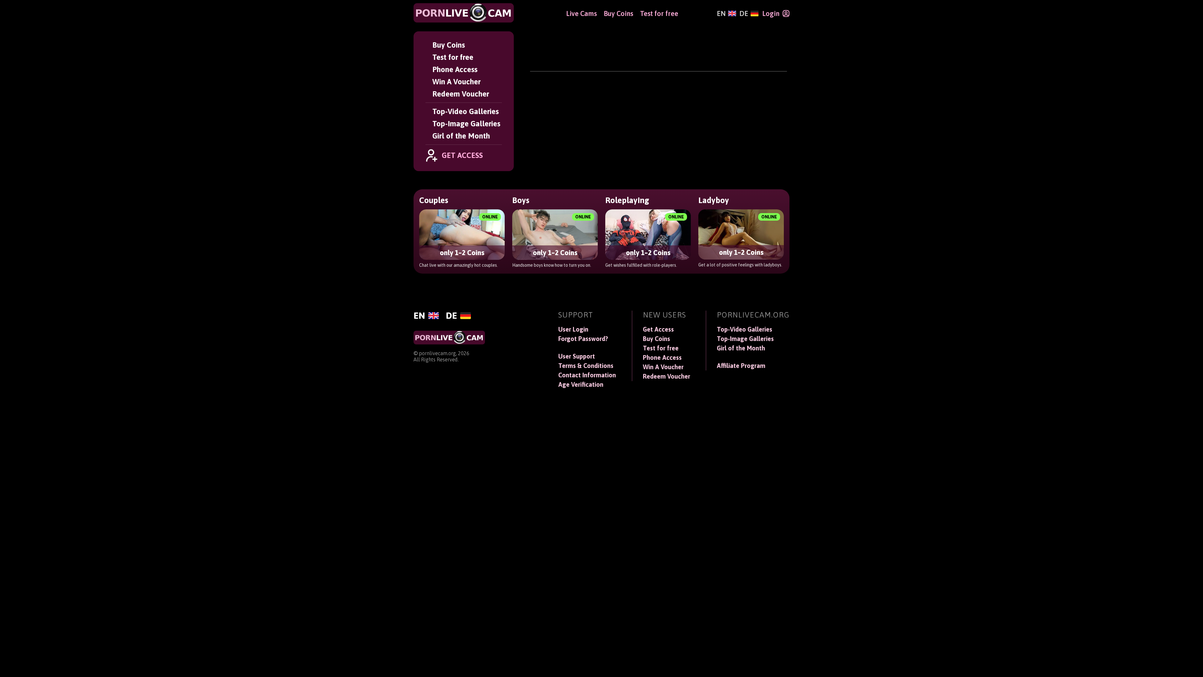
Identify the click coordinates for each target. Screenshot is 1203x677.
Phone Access (454, 69)
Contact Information (587, 375)
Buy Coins (448, 45)
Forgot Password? (583, 338)
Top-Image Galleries (466, 123)
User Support (576, 356)
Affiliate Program (741, 365)
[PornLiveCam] (464, 13)
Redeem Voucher (460, 94)
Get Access (658, 329)
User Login (573, 329)
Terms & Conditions (585, 365)
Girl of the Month (461, 136)
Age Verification (580, 384)
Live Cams (581, 13)
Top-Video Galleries (465, 111)
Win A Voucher (456, 81)
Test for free (452, 57)
